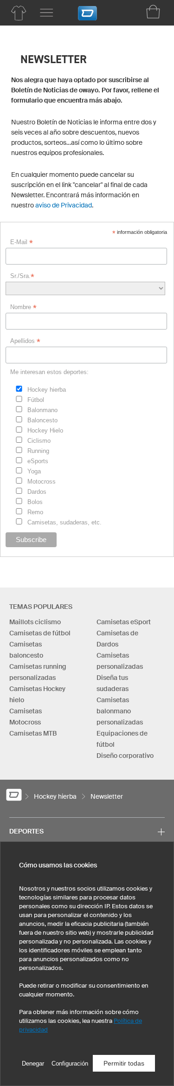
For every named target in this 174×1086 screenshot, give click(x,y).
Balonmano (42, 410)
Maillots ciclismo (35, 622)
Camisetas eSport (124, 622)
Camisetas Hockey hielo (37, 694)
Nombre (23, 307)
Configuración (70, 1063)
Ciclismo (39, 440)
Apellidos (25, 341)
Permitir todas (123, 1063)
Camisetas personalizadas (120, 661)
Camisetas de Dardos (117, 638)
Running (38, 450)
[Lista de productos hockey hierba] (18, 13)
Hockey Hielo (45, 430)
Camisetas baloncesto (26, 649)
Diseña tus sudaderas (113, 683)
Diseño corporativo (125, 755)
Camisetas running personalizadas (37, 672)
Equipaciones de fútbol (122, 739)
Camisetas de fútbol (40, 633)
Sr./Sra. (22, 276)
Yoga (34, 471)
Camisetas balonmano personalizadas (120, 711)
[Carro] (153, 11)
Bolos (35, 501)
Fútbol (35, 399)
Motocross (41, 481)
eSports (37, 461)
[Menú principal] (46, 13)
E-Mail (21, 242)
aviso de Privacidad (63, 205)
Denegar (33, 1063)
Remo (35, 512)
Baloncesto (42, 420)
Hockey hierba (46, 389)
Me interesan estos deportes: (49, 371)
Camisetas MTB (33, 733)
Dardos (36, 491)
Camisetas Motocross (25, 716)
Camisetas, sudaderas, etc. (64, 522)
